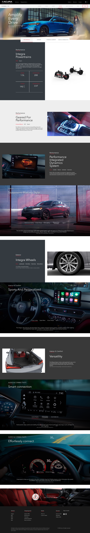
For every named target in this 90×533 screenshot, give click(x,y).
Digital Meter (42, 320)
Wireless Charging (50, 472)
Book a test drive (27, 520)
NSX (12, 520)
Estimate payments (28, 518)
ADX (12, 518)
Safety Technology (69, 6)
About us (43, 513)
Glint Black (27, 263)
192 (22, 87)
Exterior (39, 39)
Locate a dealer (44, 515)
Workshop (58, 515)
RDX (12, 515)
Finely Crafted (34, 320)
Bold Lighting (47, 222)
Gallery (53, 6)
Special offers (27, 513)
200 (36, 75)
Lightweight (21, 263)
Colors (46, 6)
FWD (17, 60)
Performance (27, 39)
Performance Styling (29, 222)
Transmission (36, 83)
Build (85, 6)
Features (60, 6)
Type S (20, 60)
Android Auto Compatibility (45, 417)
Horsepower (36, 73)
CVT (36, 86)
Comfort (54, 169)
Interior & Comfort (51, 39)
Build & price (27, 515)
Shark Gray (33, 263)
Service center (59, 513)
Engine (22, 73)
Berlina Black (40, 263)
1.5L (22, 75)
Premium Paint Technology (56, 223)
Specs (78, 6)
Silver (17, 263)
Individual (64, 169)
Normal (59, 169)
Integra (12, 513)
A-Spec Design (38, 222)
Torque (22, 83)
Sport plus (69, 169)
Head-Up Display (40, 472)
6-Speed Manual (19, 124)
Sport (51, 169)
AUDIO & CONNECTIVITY (63, 39)
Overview (39, 6)
